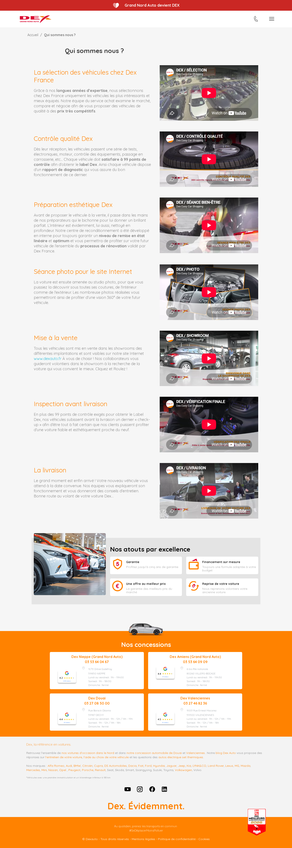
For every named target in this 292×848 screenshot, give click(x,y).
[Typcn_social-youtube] (127, 789)
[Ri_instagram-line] (140, 789)
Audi (69, 766)
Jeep (181, 766)
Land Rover (216, 766)
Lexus (229, 766)
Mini (44, 770)
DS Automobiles (115, 766)
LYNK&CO (199, 766)
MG (237, 766)
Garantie (132, 562)
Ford (148, 766)
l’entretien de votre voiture (63, 757)
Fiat (140, 766)
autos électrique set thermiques (180, 757)
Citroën (87, 766)
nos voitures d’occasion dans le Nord (88, 753)
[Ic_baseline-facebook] (152, 789)
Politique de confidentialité (177, 839)
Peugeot (74, 770)
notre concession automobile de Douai (154, 753)
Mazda (245, 766)
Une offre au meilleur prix (146, 584)
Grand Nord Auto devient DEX (152, 5)
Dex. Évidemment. (146, 806)
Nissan (53, 770)
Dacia (132, 766)
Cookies (204, 839)
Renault (100, 770)
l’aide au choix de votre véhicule (106, 757)
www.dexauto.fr (47, 358)
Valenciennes (195, 753)
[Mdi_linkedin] (164, 789)
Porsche (87, 770)
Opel (62, 770)
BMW (77, 766)
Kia (189, 766)
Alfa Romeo (56, 766)
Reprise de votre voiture (220, 584)
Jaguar (171, 766)
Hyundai (159, 766)
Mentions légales (143, 839)
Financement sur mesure (221, 562)
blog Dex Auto (226, 753)
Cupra (98, 766)
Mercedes (33, 770)
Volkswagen (183, 770)
